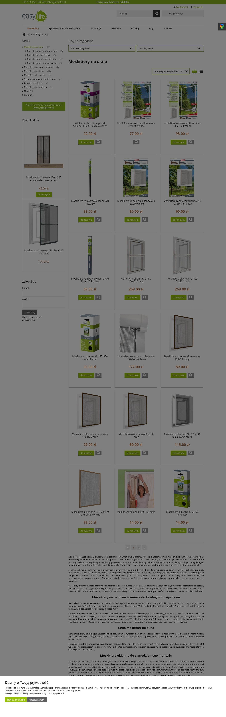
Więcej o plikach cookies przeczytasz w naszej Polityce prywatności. (35, 693)
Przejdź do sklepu (16, 699)
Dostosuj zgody (37, 699)
